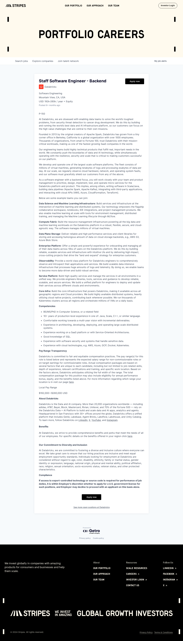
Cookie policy (98, 538)
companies (42, 61)
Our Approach (95, 5)
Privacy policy (85, 538)
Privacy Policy (146, 633)
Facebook (169, 573)
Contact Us (132, 585)
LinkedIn (82, 420)
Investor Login (169, 5)
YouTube (96, 420)
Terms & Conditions (163, 633)
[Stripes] (16, 5)
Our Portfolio (73, 5)
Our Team (113, 5)
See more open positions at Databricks (91, 507)
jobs (21, 61)
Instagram (112, 420)
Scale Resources (136, 568)
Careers (131, 573)
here (71, 382)
